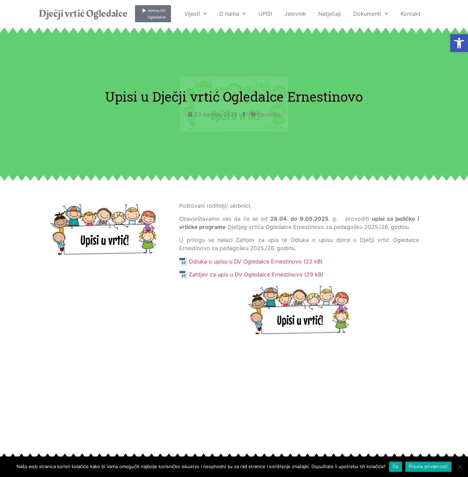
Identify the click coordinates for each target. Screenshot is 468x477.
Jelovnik (295, 13)
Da (395, 466)
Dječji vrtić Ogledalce (83, 13)
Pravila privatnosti (428, 466)
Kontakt (410, 13)
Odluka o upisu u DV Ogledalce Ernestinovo (245, 261)
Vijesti (192, 13)
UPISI (265, 13)
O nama (229, 13)
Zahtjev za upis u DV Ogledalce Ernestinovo (246, 274)
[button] (459, 43)
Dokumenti (367, 13)
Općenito (269, 114)
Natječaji (329, 13)
